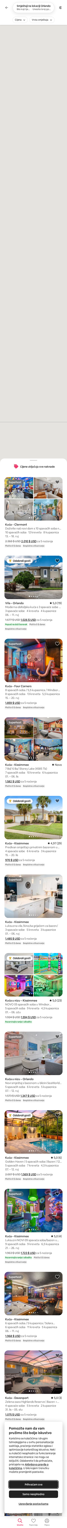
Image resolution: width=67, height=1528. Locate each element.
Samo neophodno (33, 1494)
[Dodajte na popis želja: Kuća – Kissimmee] (57, 722)
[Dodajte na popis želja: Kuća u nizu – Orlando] (57, 1036)
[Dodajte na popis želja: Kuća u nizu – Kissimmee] (57, 958)
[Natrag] (6, 7)
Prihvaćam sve (33, 1484)
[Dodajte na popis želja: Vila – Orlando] (57, 560)
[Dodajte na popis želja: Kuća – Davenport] (57, 1355)
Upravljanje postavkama (33, 1504)
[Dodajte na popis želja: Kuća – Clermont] (57, 482)
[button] (28, 541)
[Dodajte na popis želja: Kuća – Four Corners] (57, 643)
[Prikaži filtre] (60, 7)
